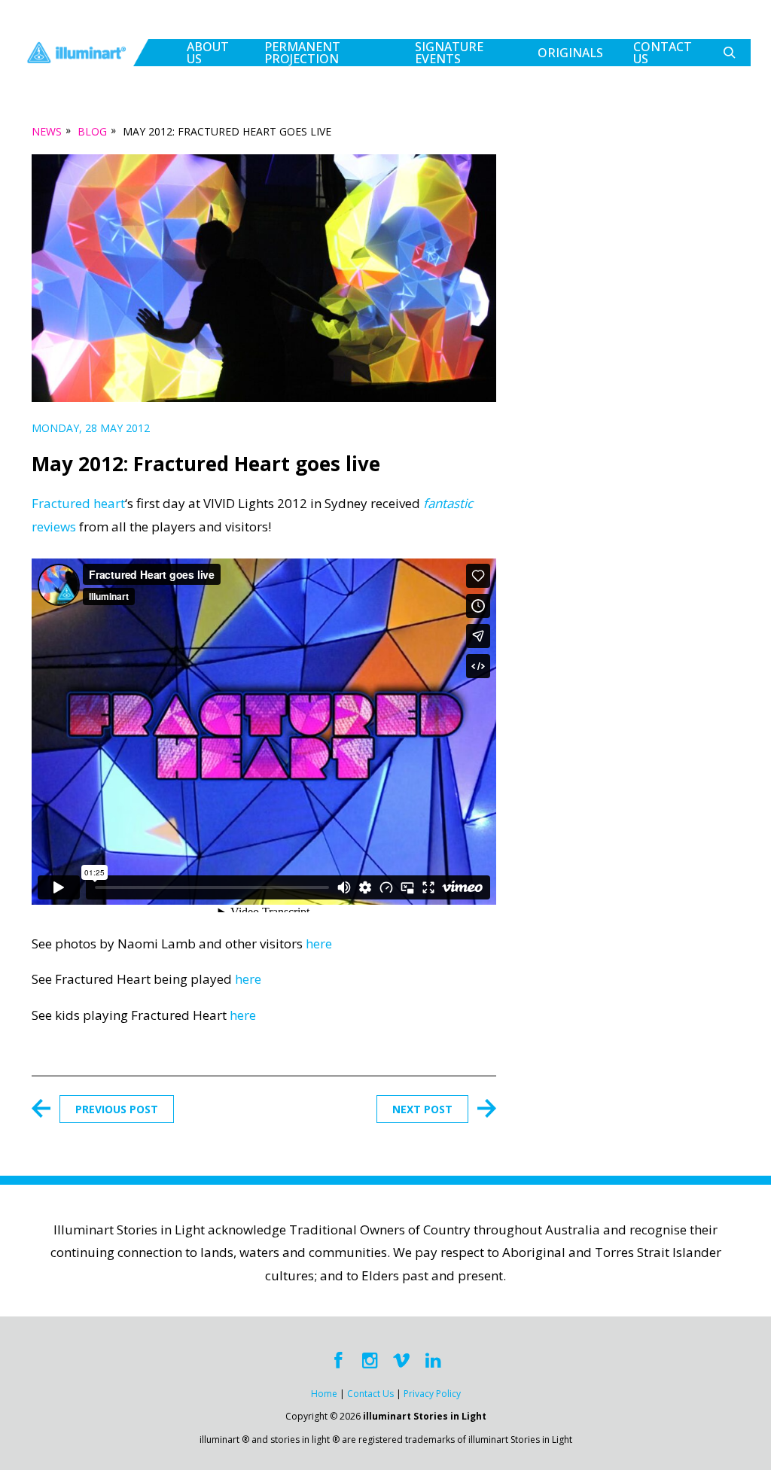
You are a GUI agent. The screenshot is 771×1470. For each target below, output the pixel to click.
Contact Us (662, 53)
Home (324, 1393)
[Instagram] (369, 1361)
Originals (570, 53)
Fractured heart (78, 503)
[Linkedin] (432, 1361)
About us (208, 53)
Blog (92, 131)
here (319, 943)
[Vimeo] (401, 1361)
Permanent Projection (302, 53)
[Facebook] (338, 1361)
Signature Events (449, 53)
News (47, 131)
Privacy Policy (432, 1393)
